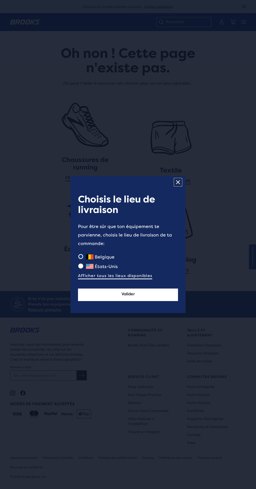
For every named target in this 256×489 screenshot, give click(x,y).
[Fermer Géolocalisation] (178, 182)
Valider (128, 294)
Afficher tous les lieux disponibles (115, 275)
